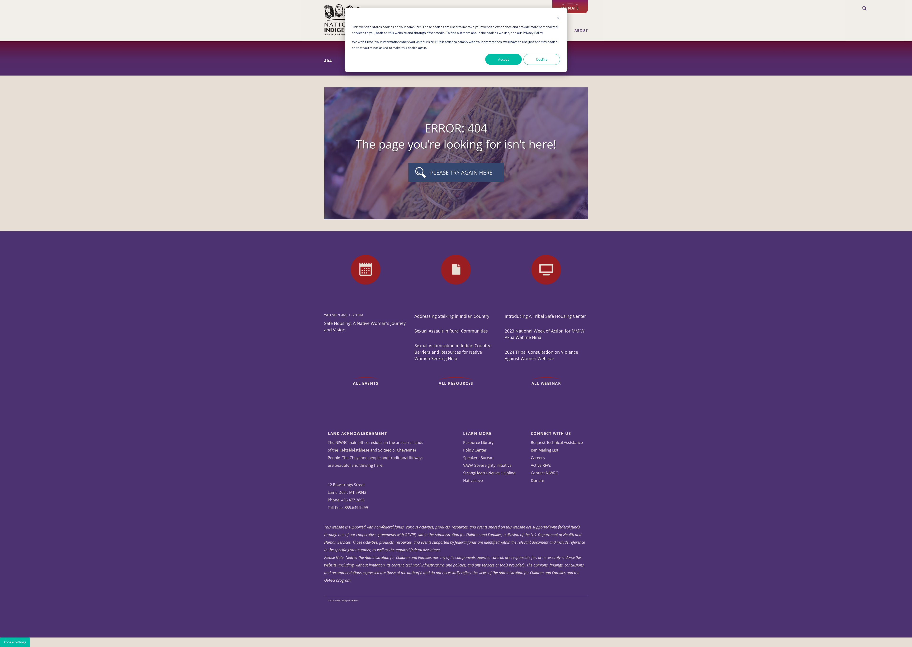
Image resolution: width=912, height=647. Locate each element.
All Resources (456, 383)
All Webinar (546, 383)
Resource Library (478, 442)
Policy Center (475, 450)
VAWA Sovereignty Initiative (487, 465)
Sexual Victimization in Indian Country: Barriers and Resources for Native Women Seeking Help (452, 352)
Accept (503, 59)
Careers (538, 457)
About (581, 30)
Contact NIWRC (544, 473)
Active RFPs (541, 465)
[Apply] (864, 8)
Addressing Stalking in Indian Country (451, 316)
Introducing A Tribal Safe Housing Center (545, 316)
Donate (570, 8)
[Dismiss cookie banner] (558, 18)
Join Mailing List (544, 450)
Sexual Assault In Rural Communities (451, 331)
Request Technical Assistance (557, 442)
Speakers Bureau (478, 457)
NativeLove (473, 480)
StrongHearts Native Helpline (489, 473)
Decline (541, 59)
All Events (365, 383)
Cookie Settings (15, 642)
